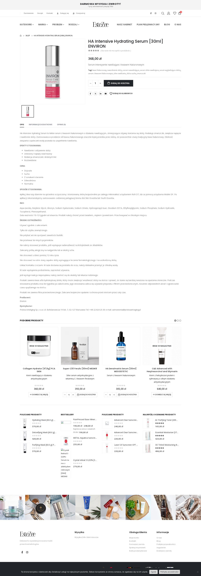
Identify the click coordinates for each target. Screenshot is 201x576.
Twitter (95, 93)
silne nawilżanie (120, 73)
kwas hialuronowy (100, 70)
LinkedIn (100, 93)
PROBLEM (57, 24)
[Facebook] (151, 13)
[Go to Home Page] (21, 35)
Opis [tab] (22, 124)
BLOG (167, 24)
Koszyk (40, 13)
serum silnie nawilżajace (149, 70)
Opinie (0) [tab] (61, 124)
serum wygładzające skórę (170, 70)
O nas (159, 537)
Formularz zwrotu (137, 544)
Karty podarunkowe (138, 551)
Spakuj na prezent (137, 547)
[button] (175, 320)
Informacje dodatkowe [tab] (40, 124)
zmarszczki (141, 73)
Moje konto (134, 537)
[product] (80, 346)
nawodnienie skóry (114, 70)
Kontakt (50, 13)
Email (106, 93)
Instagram (27, 552)
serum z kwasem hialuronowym (100, 73)
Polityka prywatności (169, 572)
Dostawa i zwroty (164, 551)
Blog (159, 541)
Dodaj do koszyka (120, 83)
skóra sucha (131, 73)
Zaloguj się (64, 13)
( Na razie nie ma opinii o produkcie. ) (115, 50)
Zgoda (153, 572)
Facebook (90, 93)
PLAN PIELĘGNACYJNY (148, 24)
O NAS (177, 24)
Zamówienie (29, 13)
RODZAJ (73, 24)
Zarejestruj (80, 13)
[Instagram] (155, 13)
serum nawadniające (131, 70)
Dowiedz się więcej (40, 394)
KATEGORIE (26, 24)
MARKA (42, 24)
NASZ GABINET (124, 24)
